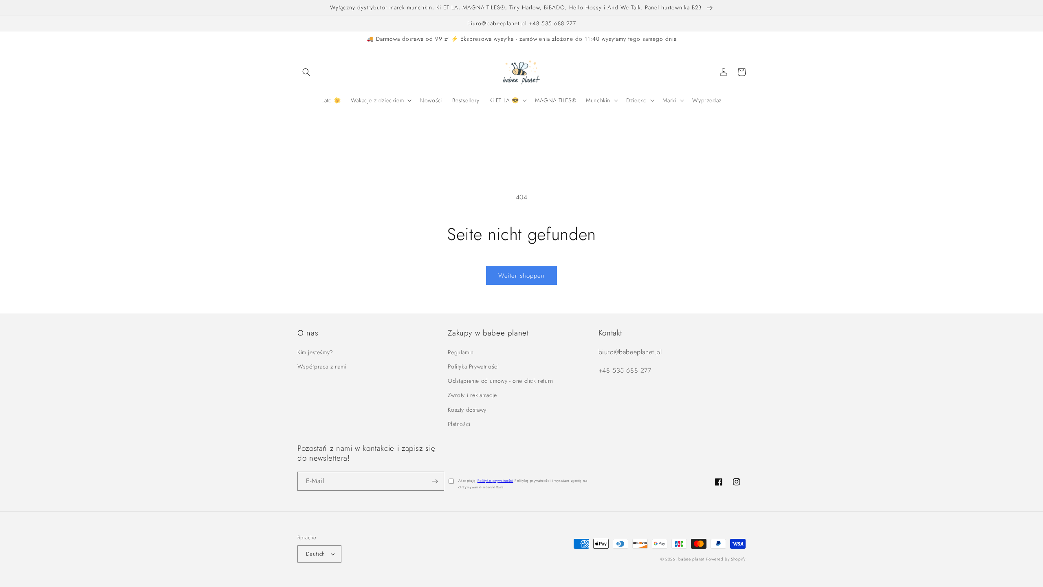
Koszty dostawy (467, 410)
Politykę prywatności (495, 480)
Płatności (459, 424)
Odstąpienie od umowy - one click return (500, 381)
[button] (306, 72)
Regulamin (460, 352)
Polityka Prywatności (473, 366)
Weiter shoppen (521, 275)
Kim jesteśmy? (315, 352)
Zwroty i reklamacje (472, 395)
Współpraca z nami (321, 366)
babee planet (691, 559)
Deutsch (315, 554)
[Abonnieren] (435, 481)
